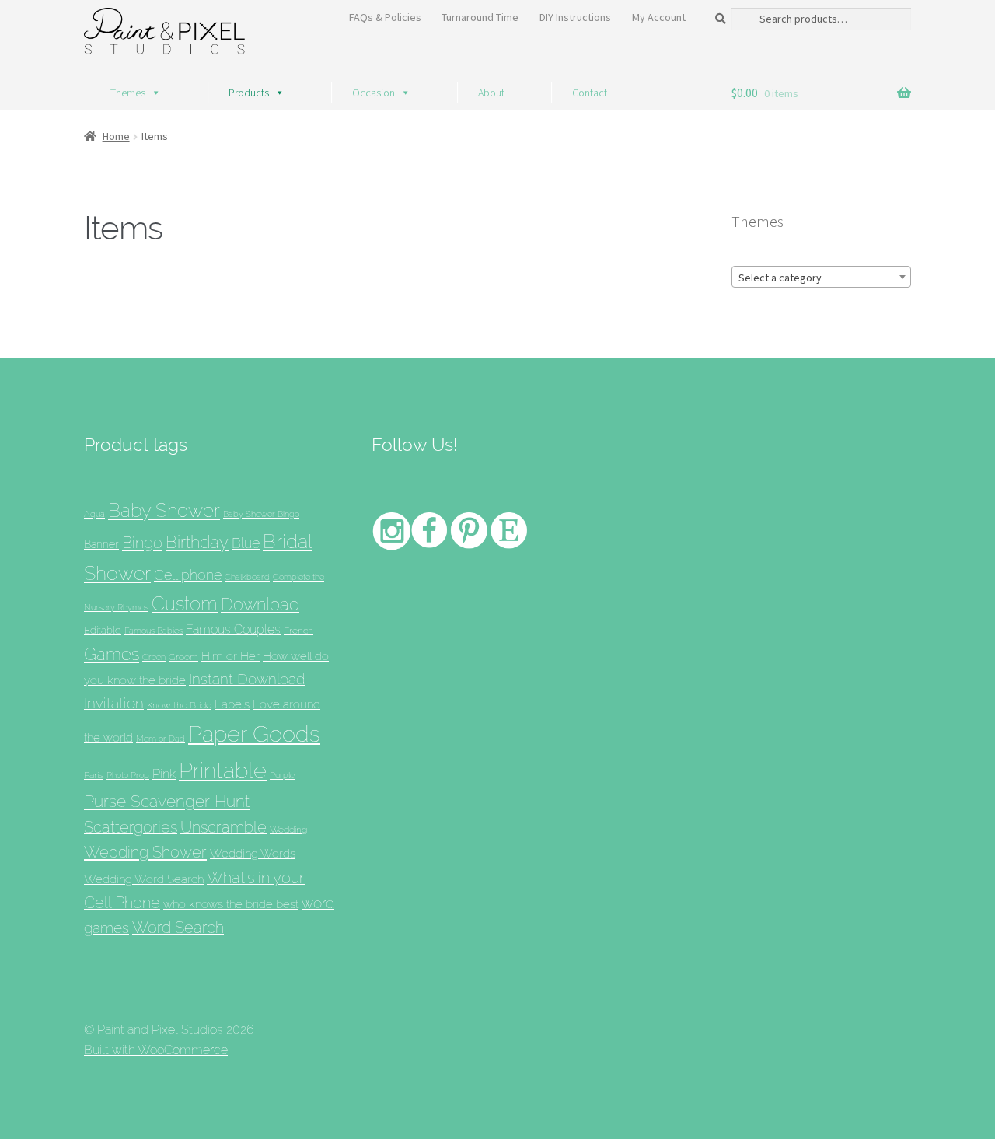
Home (116, 136)
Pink (164, 774)
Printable (223, 770)
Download (260, 604)
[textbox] (821, 277)
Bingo (142, 542)
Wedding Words (252, 853)
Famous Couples (233, 629)
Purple (282, 775)
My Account (659, 17)
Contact (589, 93)
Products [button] (249, 93)
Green (154, 657)
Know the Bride (179, 705)
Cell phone (188, 575)
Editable (102, 630)
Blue (246, 543)
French (298, 630)
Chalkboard (247, 577)
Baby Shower (164, 510)
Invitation (114, 703)
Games (111, 654)
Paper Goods (254, 733)
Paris (93, 775)
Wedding (288, 829)
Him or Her (230, 656)
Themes (127, 93)
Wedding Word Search (144, 879)
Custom (185, 603)
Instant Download (247, 679)
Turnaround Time (480, 17)
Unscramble (223, 827)
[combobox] (821, 277)
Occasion (373, 93)
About (491, 93)
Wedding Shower (145, 852)
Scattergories (130, 827)
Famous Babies (153, 630)
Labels (232, 704)
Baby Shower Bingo (261, 514)
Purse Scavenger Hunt (167, 801)
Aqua (94, 514)
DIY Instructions (575, 17)
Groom (183, 657)
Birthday (197, 542)
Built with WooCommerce (156, 1050)
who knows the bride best (230, 903)
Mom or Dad (160, 738)
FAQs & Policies (385, 17)
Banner (101, 544)
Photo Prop (127, 775)
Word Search (178, 927)
